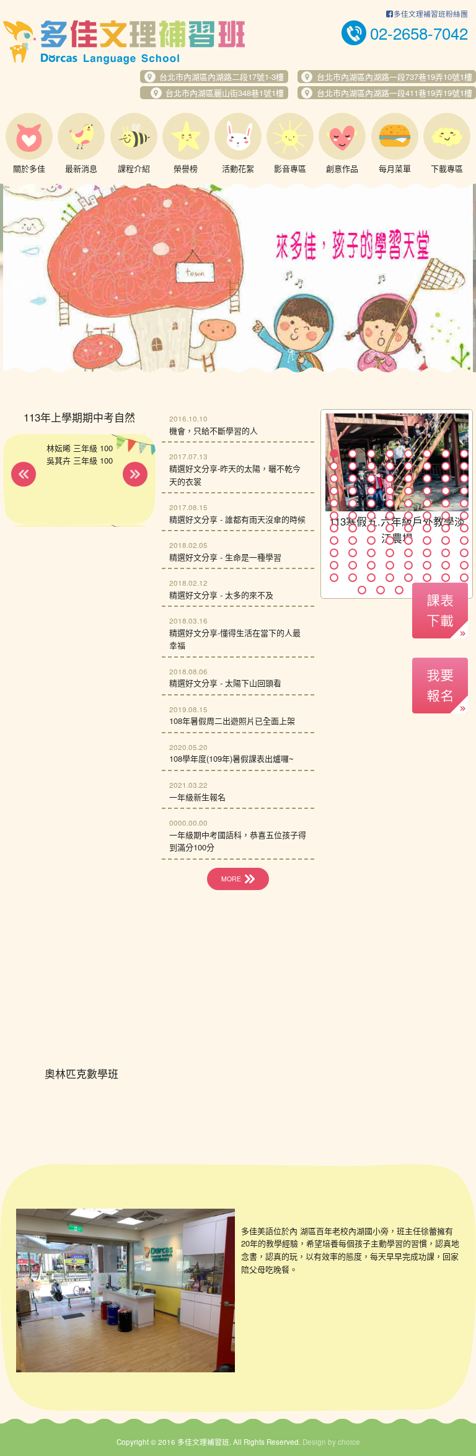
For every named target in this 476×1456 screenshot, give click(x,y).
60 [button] (390, 540)
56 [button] (464, 528)
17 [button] (334, 478)
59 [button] (371, 540)
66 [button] (352, 553)
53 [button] (408, 528)
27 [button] (371, 491)
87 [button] (445, 577)
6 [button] (427, 453)
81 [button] (334, 577)
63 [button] (445, 540)
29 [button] (408, 491)
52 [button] (390, 528)
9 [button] (334, 466)
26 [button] (352, 491)
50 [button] (352, 528)
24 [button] (464, 478)
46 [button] (427, 515)
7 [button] (445, 453)
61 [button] (408, 540)
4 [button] (390, 453)
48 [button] (464, 515)
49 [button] (334, 528)
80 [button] (464, 565)
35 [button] (371, 503)
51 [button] (371, 528)
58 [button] (352, 540)
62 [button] (427, 540)
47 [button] (445, 515)
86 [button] (427, 577)
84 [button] (390, 577)
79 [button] (445, 565)
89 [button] (362, 590)
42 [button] (352, 515)
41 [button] (334, 515)
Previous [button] (21, 280)
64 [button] (464, 540)
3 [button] (371, 453)
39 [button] (445, 503)
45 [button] (408, 515)
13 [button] (408, 466)
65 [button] (334, 553)
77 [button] (408, 565)
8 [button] (464, 453)
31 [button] (445, 491)
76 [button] (390, 565)
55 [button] (445, 528)
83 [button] (371, 577)
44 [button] (390, 515)
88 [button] (464, 577)
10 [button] (352, 466)
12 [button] (390, 466)
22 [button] (427, 478)
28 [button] (390, 491)
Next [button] (454, 280)
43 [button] (371, 515)
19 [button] (371, 478)
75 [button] (371, 565)
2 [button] (352, 453)
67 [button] (371, 553)
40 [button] (464, 503)
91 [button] (399, 590)
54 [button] (427, 528)
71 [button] (445, 553)
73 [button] (334, 565)
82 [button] (352, 577)
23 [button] (445, 478)
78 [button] (427, 565)
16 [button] (464, 466)
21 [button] (408, 478)
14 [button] (427, 466)
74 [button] (352, 565)
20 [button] (390, 478)
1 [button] (334, 453)
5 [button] (408, 453)
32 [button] (464, 491)
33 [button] (334, 503)
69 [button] (408, 553)
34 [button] (352, 503)
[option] (238, 277)
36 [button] (390, 503)
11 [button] (371, 466)
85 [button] (408, 577)
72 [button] (464, 553)
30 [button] (427, 491)
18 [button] (352, 478)
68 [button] (390, 553)
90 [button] (380, 590)
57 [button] (334, 540)
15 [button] (445, 466)
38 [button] (427, 503)
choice (349, 1442)
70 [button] (427, 553)
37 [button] (408, 503)
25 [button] (334, 491)
